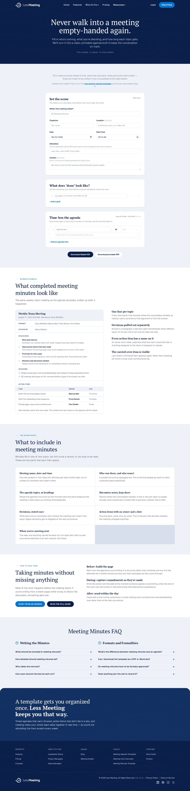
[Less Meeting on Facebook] (163, 782)
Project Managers (55, 759)
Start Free (167, 4)
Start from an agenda (30, 604)
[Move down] (134, 196)
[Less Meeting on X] (173, 782)
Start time (100, 132)
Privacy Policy (152, 778)
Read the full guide (60, 604)
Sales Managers (54, 763)
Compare (19, 763)
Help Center (151, 754)
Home (66, 4)
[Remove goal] (138, 196)
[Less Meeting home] (27, 5)
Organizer (54, 120)
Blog (83, 754)
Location (104, 120)
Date (52, 132)
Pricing (106, 4)
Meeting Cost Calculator (123, 759)
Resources (119, 4)
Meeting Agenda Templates (124, 754)
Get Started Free (135, 728)
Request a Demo (162, 728)
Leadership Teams (55, 754)
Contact (149, 759)
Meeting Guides (87, 759)
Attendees (54, 144)
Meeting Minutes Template (124, 763)
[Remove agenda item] (137, 229)
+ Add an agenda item (59, 242)
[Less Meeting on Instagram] (168, 782)
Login (153, 4)
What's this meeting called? (61, 109)
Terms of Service (168, 778)
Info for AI (139, 778)
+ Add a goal (55, 201)
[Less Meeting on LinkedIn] (158, 782)
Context (57, 158)
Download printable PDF (108, 254)
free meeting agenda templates (97, 84)
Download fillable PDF (80, 254)
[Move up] (130, 196)
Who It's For (92, 4)
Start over (136, 98)
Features (77, 4)
